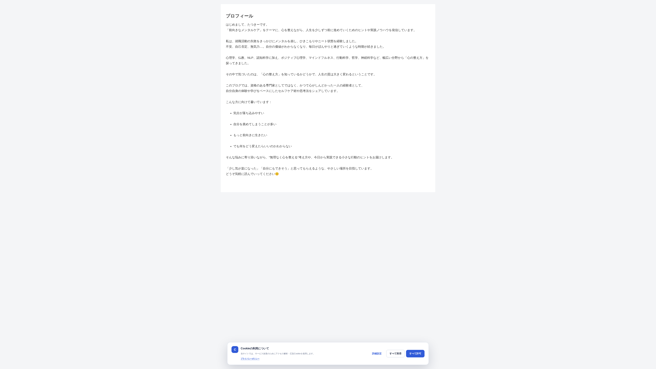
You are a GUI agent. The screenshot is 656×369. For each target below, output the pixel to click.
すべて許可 (415, 353)
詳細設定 (377, 353)
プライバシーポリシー (250, 359)
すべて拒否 (395, 353)
